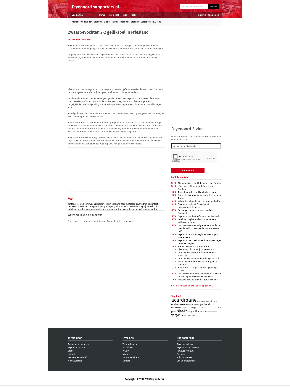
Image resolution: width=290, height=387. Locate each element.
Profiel (134, 15)
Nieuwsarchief (75, 361)
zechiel (193, 315)
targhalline (193, 311)
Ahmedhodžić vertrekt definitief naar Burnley (199, 183)
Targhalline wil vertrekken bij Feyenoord (197, 192)
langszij (142, 206)
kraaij (192, 308)
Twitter (114, 22)
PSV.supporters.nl (185, 351)
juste (184, 308)
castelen (78, 204)
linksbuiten (198, 308)
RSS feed (156, 22)
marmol (210, 308)
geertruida (205, 304)
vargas (175, 315)
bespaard (72, 206)
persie (174, 312)
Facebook (124, 22)
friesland (116, 204)
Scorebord (146, 22)
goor (123, 204)
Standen (98, 22)
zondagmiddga (150, 209)
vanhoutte (214, 312)
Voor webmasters (130, 344)
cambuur (175, 304)
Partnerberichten (130, 357)
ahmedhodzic (201, 301)
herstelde (133, 206)
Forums (101, 15)
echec (100, 206)
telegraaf (203, 312)
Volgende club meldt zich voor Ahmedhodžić (199, 201)
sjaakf (182, 311)
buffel (71, 204)
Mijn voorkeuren (184, 357)
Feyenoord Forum (76, 347)
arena (207, 301)
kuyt (138, 204)
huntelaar (130, 204)
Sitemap (181, 354)
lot (157, 206)
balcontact (153, 204)
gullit (116, 206)
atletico (213, 301)
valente (208, 312)
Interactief (114, 15)
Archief (75, 22)
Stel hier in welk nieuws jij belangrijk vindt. (192, 286)
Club (125, 15)
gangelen (196, 304)
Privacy (125, 351)
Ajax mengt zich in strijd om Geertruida (197, 249)
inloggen (202, 15)
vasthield (110, 209)
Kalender (72, 354)
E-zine (107, 22)
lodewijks (151, 206)
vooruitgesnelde (131, 209)
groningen (108, 206)
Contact (126, 361)
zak (140, 209)
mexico (215, 308)
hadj (213, 304)
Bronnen (135, 22)
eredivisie (184, 304)
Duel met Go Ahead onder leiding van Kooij (198, 258)
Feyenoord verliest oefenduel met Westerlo (199, 216)
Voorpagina (77, 15)
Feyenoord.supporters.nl (188, 347)
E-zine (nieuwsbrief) (77, 357)
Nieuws (90, 15)
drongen (93, 206)
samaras (92, 209)
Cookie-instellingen (186, 361)
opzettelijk (83, 209)
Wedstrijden (86, 22)
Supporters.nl (185, 338)
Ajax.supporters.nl (185, 344)
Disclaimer (127, 347)
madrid (205, 308)
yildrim (143, 204)
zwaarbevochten (103, 204)
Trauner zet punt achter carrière (193, 246)
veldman (184, 316)
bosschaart (83, 206)
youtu (189, 315)
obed (219, 308)
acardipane (184, 300)
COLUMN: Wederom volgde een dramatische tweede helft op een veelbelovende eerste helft (199, 228)
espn (189, 304)
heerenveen (89, 204)
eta (192, 304)
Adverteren (127, 354)
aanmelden (213, 15)
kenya (188, 308)
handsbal (123, 206)
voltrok (119, 209)
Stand (71, 351)
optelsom (72, 209)
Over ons (128, 338)
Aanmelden (73, 344)
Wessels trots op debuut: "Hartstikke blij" (198, 279)
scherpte (101, 209)
